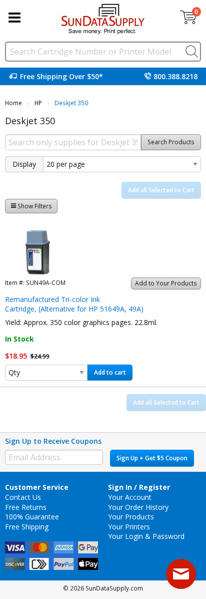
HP (38, 103)
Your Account (130, 497)
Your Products (131, 516)
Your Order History (138, 507)
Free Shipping (26, 526)
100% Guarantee (32, 516)
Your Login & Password (146, 536)
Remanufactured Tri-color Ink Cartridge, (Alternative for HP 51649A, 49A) (74, 304)
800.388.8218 (176, 76)
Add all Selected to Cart (161, 190)
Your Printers (129, 526)
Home (13, 103)
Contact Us (23, 497)
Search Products (171, 142)
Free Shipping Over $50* (61, 76)
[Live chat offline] (181, 574)
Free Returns (25, 507)
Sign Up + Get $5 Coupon (152, 458)
